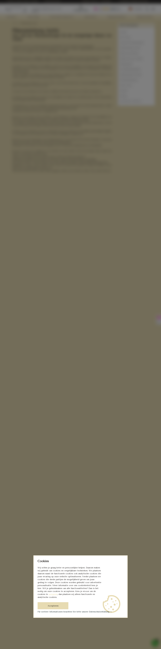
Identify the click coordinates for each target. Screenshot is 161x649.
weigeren (53, 594)
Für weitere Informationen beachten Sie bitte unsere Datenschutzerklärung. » (74, 612)
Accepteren (53, 606)
